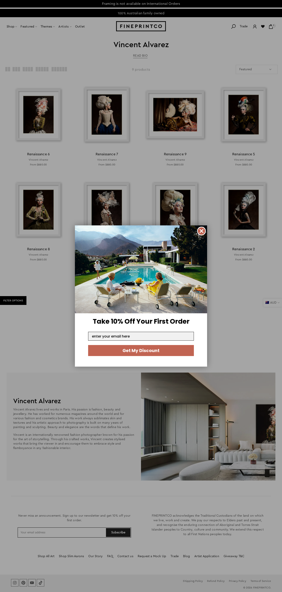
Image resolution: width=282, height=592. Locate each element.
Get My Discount (141, 350)
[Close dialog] (201, 231)
